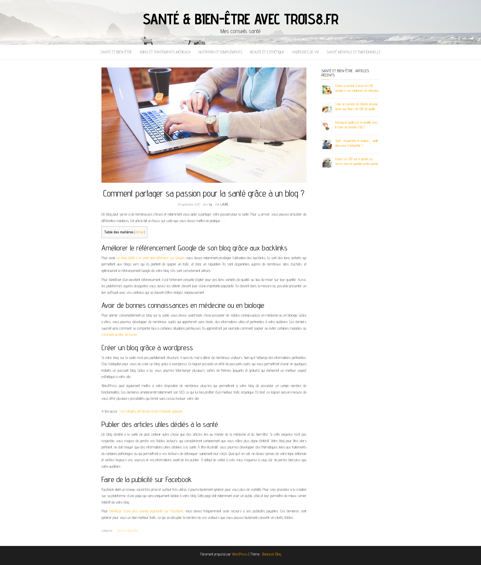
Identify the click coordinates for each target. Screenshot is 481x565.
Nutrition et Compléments (220, 52)
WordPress (240, 554)
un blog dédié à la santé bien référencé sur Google (150, 257)
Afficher (139, 232)
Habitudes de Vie (305, 52)
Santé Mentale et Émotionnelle (354, 52)
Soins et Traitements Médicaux (165, 52)
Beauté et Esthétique (267, 52)
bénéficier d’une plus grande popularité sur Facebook (146, 511)
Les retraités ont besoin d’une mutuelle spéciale (150, 411)
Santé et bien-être (116, 52)
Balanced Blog (271, 554)
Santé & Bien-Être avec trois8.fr (241, 19)
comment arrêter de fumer (119, 334)
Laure (224, 204)
